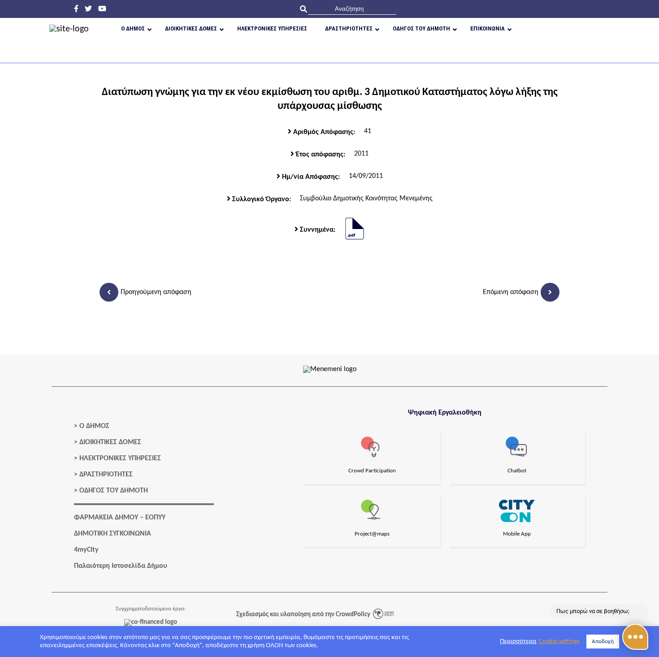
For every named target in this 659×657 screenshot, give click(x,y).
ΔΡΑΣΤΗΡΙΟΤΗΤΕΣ (106, 474)
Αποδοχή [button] (603, 641)
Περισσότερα (518, 641)
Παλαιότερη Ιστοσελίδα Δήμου (120, 566)
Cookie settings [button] (559, 641)
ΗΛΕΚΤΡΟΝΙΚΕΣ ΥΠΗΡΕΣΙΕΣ (120, 458)
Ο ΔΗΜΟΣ (94, 426)
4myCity (86, 549)
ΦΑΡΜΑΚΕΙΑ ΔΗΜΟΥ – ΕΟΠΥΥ (119, 517)
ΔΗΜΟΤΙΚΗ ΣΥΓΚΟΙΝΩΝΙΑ (112, 533)
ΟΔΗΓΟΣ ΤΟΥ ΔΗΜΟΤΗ (113, 490)
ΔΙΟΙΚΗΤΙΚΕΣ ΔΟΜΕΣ (110, 442)
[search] (352, 8)
